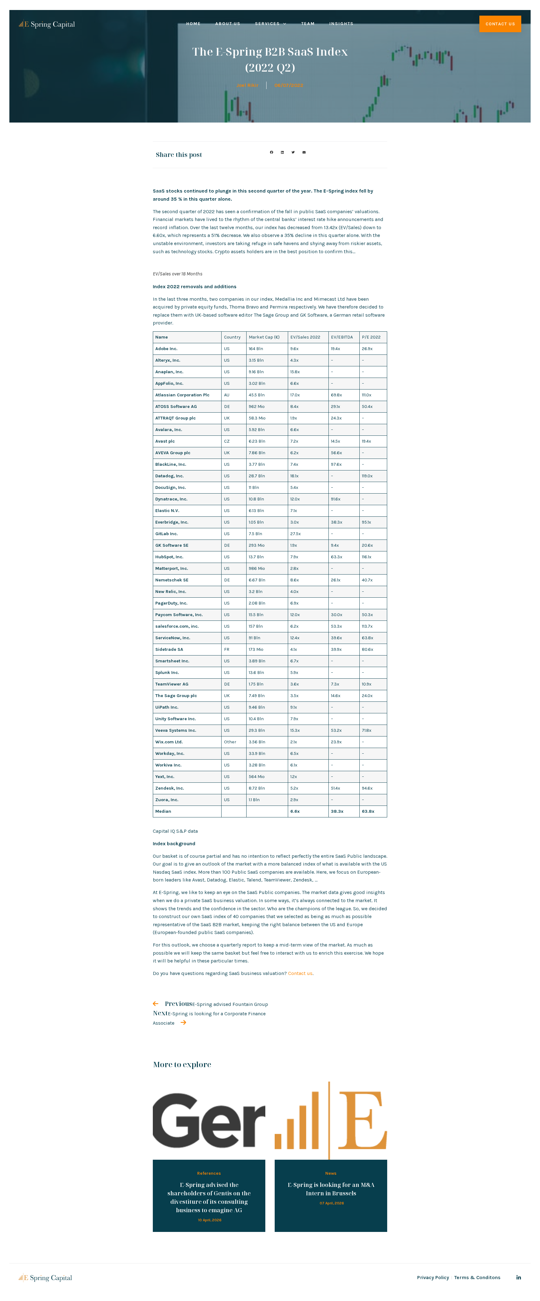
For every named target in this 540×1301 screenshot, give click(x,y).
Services (267, 23)
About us (228, 23)
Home (193, 23)
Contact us (300, 973)
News (331, 1173)
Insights (341, 23)
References (209, 1173)
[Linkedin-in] (518, 1277)
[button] (271, 152)
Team (308, 23)
